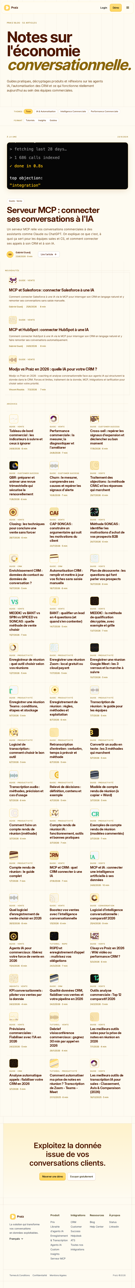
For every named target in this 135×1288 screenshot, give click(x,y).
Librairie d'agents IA (56, 1229)
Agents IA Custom (56, 1247)
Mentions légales (58, 1275)
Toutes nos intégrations (77, 1247)
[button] (127, 7)
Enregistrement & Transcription (59, 1238)
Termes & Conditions (19, 1275)
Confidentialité (40, 1275)
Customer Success (76, 1229)
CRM (73, 1222)
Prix (52, 1222)
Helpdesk (76, 1235)
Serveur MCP (58, 1258)
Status (113, 1222)
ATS (73, 1240)
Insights (54, 1253)
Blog (92, 1222)
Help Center (97, 1226)
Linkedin (114, 1226)
